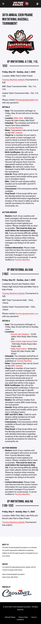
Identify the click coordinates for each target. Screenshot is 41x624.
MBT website (17, 132)
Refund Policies (10, 617)
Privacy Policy (23, 617)
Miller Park (18, 118)
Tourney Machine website (13, 79)
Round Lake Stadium (20, 334)
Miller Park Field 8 (18, 348)
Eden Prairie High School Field (24, 341)
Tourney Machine (15, 127)
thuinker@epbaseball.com (27, 99)
